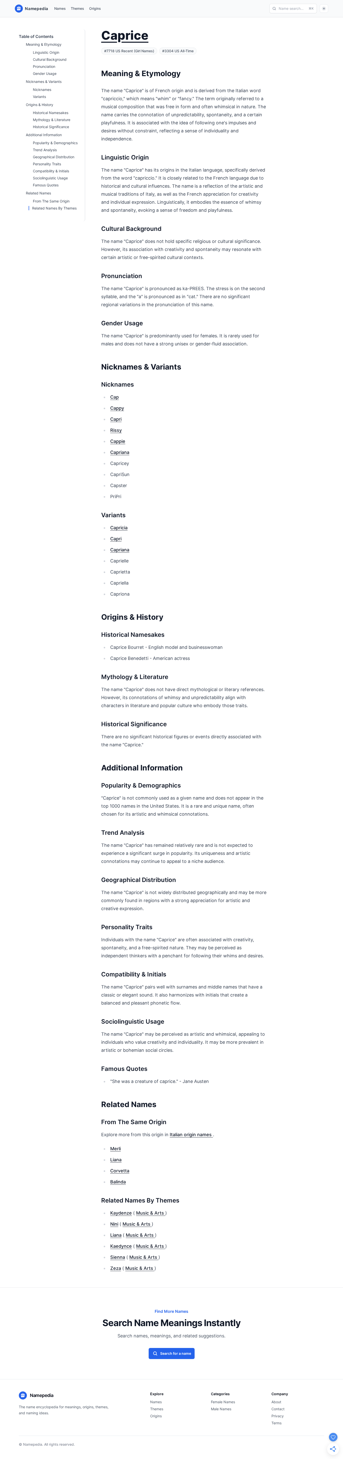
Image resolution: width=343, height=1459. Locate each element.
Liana (116, 1159)
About (276, 1402)
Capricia (119, 527)
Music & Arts (150, 1213)
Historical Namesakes (50, 113)
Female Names (223, 1402)
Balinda (118, 1181)
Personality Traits (47, 164)
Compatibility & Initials (51, 171)
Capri (116, 419)
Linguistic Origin (46, 52)
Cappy (117, 408)
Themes (77, 8)
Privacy (277, 1416)
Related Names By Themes (54, 208)
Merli (115, 1148)
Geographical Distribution (53, 157)
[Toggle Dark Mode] (324, 8)
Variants (39, 96)
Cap (114, 397)
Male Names (221, 1409)
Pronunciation (44, 66)
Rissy (116, 430)
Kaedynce (121, 1246)
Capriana (119, 452)
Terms (276, 1423)
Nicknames (42, 89)
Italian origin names (191, 1134)
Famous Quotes (46, 185)
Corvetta (119, 1170)
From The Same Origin (51, 201)
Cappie (117, 441)
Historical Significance (51, 127)
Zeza (115, 1268)
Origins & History (39, 104)
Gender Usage (44, 73)
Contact (277, 1409)
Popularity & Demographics (55, 143)
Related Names (38, 193)
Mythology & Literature (51, 120)
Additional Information (44, 135)
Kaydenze (121, 1213)
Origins (95, 8)
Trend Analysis (45, 150)
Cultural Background (50, 59)
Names (60, 8)
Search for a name (175, 1353)
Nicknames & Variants (44, 81)
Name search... (296, 8)
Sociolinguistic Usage (50, 178)
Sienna (117, 1257)
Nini (114, 1224)
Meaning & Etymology (44, 44)
